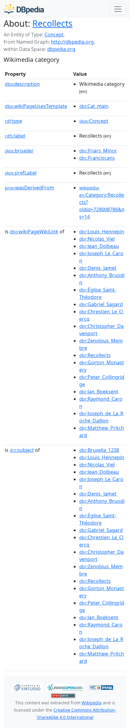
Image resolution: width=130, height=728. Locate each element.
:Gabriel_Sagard (101, 304)
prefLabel (21, 172)
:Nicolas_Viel (97, 238)
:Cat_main (94, 106)
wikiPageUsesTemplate (36, 106)
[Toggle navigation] (117, 9)
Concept (53, 34)
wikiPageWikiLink (34, 231)
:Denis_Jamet (97, 268)
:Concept (93, 121)
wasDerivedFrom (29, 187)
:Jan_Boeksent (98, 391)
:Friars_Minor (98, 150)
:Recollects (95, 355)
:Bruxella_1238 (99, 450)
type (13, 121)
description (22, 84)
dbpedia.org (61, 49)
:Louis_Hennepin (101, 231)
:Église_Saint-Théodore (97, 293)
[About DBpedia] (24, 8)
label (15, 135)
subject (22, 450)
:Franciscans (97, 158)
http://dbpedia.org (72, 41)
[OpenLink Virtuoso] (27, 686)
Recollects (52, 23)
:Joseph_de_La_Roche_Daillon (101, 417)
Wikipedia (92, 703)
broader (19, 150)
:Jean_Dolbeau (99, 246)
